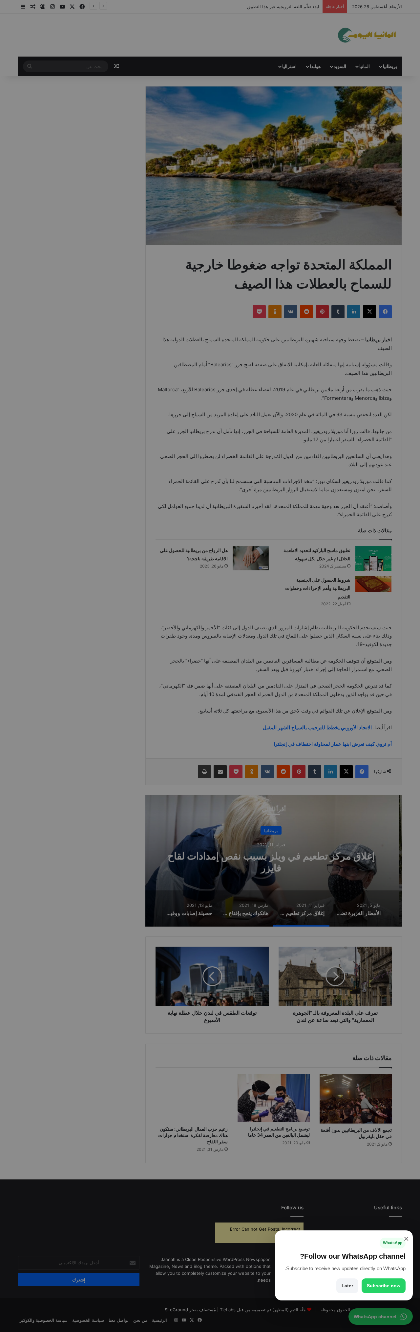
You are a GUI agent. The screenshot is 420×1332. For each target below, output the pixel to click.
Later (347, 1285)
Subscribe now (383, 1285)
